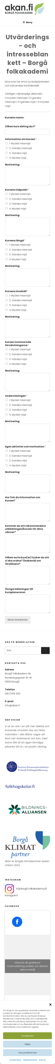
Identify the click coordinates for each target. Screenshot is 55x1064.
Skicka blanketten (17, 619)
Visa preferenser (27, 1052)
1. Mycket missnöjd (19, 143)
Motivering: (12, 164)
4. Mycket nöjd (17, 158)
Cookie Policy (15, 1059)
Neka (27, 1044)
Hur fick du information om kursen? (22, 499)
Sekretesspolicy (30, 1059)
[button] (50, 1004)
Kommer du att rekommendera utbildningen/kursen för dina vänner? (25, 529)
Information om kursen (21, 139)
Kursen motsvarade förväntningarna (18, 344)
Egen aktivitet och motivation (25, 446)
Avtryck (42, 1059)
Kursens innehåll (16, 291)
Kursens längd (15, 240)
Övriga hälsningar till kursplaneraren (19, 591)
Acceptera (28, 1035)
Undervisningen (16, 396)
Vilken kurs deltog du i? (20, 126)
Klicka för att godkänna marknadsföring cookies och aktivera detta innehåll (27, 966)
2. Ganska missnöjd (20, 148)
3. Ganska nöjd (18, 153)
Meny (29, 22)
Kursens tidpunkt (17, 190)
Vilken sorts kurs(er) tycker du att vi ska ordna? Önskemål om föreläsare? (27, 561)
